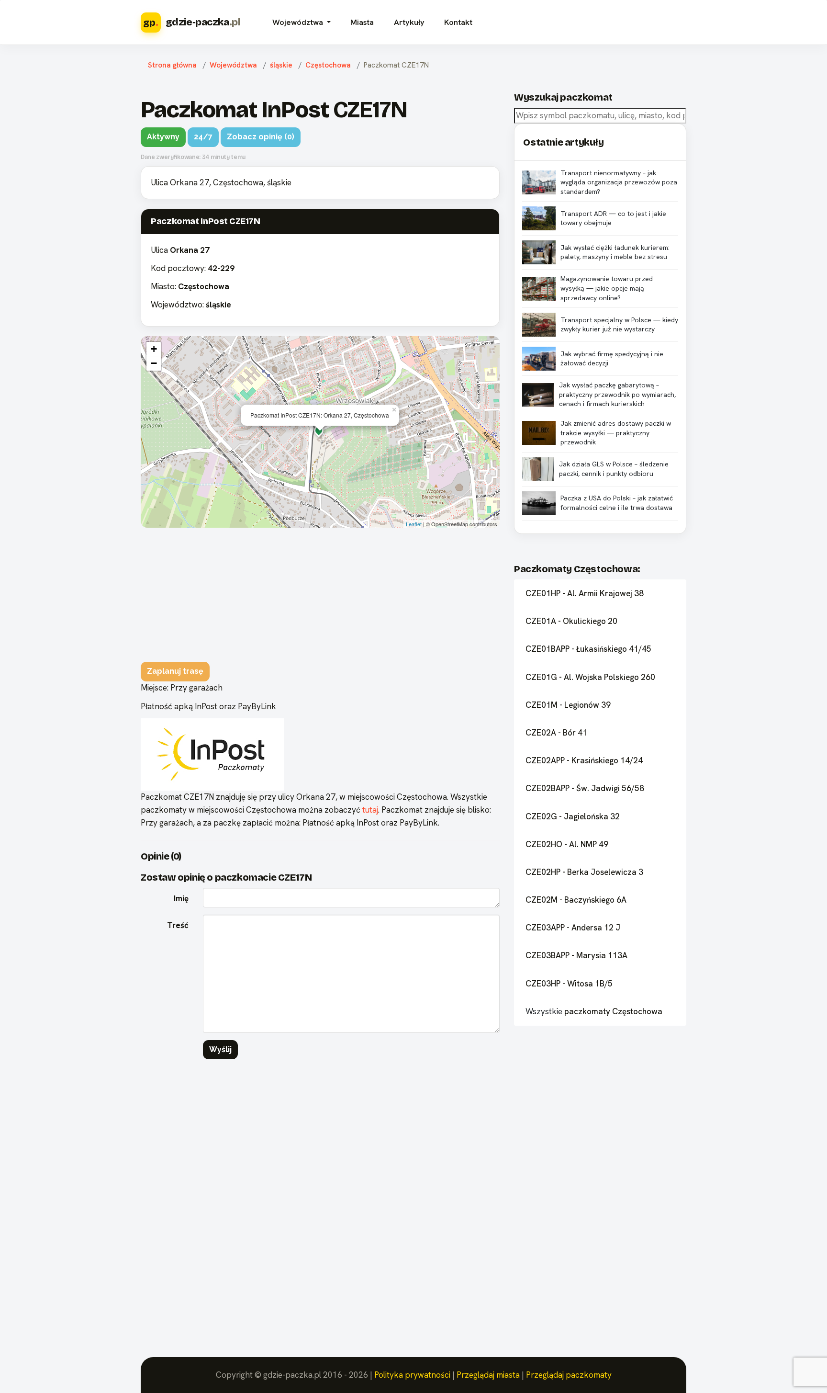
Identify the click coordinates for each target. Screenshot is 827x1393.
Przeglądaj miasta (488, 1375)
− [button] (154, 363)
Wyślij (220, 1049)
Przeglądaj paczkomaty (569, 1375)
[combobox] (600, 116)
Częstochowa (328, 65)
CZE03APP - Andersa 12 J (572, 927)
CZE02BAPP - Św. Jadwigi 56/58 (584, 788)
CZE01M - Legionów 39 (568, 705)
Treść (178, 925)
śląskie (281, 65)
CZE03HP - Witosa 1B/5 (569, 983)
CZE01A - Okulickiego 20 (571, 621)
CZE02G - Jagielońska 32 (572, 816)
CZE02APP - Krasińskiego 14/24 (584, 760)
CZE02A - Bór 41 (556, 732)
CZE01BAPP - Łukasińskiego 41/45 (588, 649)
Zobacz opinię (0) (260, 136)
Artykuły (409, 22)
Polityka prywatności (412, 1375)
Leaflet (414, 524)
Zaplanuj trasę (175, 671)
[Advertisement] (320, 595)
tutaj (370, 809)
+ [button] (154, 349)
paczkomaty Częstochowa (613, 1011)
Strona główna (172, 65)
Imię (181, 898)
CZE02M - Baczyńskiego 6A (575, 900)
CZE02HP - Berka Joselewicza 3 (584, 872)
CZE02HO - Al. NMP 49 (566, 844)
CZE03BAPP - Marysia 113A (576, 955)
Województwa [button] (298, 22)
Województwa (233, 65)
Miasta (362, 22)
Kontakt (458, 22)
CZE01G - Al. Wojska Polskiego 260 (590, 677)
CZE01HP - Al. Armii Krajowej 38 (584, 593)
